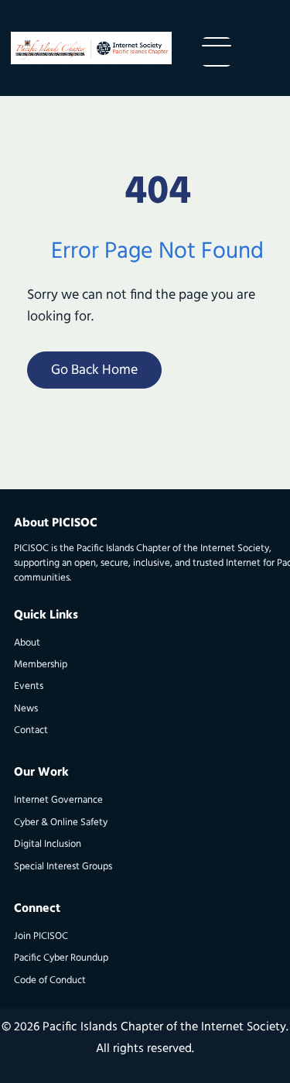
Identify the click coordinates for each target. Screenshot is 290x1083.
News (26, 709)
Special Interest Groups (63, 867)
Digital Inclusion (47, 844)
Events (28, 686)
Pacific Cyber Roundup (61, 958)
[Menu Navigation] (216, 52)
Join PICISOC (41, 936)
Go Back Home (94, 371)
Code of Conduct (50, 980)
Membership (40, 665)
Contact (31, 730)
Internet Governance (58, 800)
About (27, 643)
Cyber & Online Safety (60, 822)
